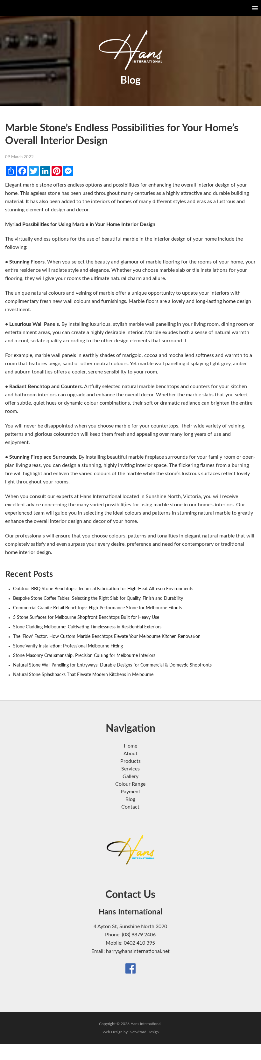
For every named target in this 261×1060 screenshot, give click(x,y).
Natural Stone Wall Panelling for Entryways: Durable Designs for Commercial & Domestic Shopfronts (112, 665)
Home (130, 746)
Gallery (130, 776)
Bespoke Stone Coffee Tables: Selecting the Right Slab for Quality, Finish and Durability (98, 598)
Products (130, 761)
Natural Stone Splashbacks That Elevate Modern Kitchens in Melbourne (83, 675)
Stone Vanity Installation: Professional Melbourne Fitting (68, 646)
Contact (130, 807)
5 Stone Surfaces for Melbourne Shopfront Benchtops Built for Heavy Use (86, 617)
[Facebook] (130, 968)
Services (130, 768)
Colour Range (130, 784)
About (130, 753)
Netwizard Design (144, 1032)
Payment (130, 791)
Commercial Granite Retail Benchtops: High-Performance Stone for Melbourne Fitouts (97, 608)
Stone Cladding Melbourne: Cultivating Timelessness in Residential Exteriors (87, 627)
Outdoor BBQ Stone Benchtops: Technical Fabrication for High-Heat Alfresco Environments (103, 589)
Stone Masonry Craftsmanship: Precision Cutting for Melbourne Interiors (84, 655)
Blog (130, 799)
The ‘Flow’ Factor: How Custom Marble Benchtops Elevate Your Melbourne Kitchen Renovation (107, 636)
